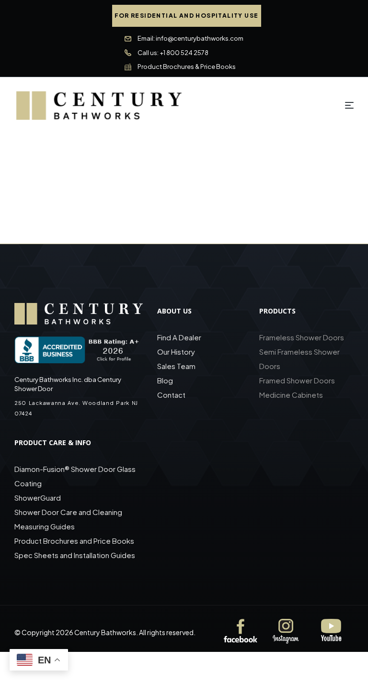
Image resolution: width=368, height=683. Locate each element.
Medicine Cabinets (291, 394)
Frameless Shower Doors (301, 337)
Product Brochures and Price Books (74, 540)
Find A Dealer (179, 337)
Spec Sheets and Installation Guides (75, 555)
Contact (171, 394)
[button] (186, 16)
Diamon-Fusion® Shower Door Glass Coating (75, 476)
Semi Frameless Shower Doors (299, 358)
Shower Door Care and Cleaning (68, 511)
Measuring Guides (44, 526)
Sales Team (176, 365)
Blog (165, 380)
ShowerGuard (37, 497)
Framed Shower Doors (297, 380)
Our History (176, 351)
